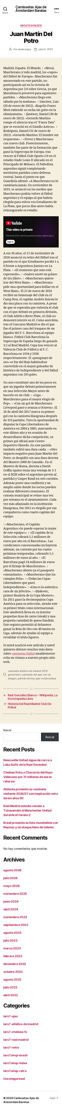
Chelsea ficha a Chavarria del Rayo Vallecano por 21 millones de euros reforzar (27, 777)
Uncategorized (31, 25)
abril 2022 (10, 995)
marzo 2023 (12, 948)
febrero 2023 (12, 956)
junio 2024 (10, 901)
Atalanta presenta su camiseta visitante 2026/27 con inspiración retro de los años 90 (30, 793)
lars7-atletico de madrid (20, 1024)
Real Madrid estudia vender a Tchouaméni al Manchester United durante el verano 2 (27, 810)
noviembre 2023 (15, 917)
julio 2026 (10, 878)
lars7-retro (11, 1047)
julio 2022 (10, 987)
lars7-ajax (10, 1016)
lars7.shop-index (15, 1063)
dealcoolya (24, 49)
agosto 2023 (12, 932)
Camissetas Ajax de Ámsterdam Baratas (30, 8)
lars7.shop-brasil (15, 1055)
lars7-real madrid (15, 1039)
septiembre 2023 (15, 925)
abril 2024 (10, 909)
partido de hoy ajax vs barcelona (37, 678)
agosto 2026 (12, 870)
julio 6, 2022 (46, 49)
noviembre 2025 (15, 893)
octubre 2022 (13, 971)
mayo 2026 (11, 886)
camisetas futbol (23, 654)
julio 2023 (10, 940)
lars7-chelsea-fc (15, 1032)
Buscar (7, 730)
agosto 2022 (12, 979)
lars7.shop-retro (15, 1071)
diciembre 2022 (14, 964)
